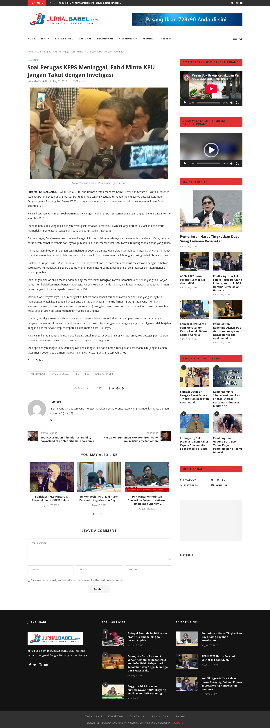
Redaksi (180, 716)
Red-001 (42, 81)
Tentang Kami (93, 716)
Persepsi (167, 38)
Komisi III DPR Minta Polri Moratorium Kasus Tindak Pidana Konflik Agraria (194, 329)
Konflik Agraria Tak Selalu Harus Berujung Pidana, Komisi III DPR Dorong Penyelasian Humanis (227, 283)
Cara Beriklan (137, 716)
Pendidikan (105, 38)
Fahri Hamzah (37, 373)
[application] (211, 88)
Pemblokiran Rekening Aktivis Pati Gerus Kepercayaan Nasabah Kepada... (102, 2)
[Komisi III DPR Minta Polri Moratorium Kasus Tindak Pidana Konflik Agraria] (194, 309)
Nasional (85, 38)
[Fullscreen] (238, 102)
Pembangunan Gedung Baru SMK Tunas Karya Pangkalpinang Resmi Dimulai (227, 445)
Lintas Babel (64, 38)
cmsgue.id (177, 722)
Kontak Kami (115, 716)
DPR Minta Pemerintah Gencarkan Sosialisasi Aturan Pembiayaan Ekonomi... (147, 500)
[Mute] (232, 102)
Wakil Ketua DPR (104, 373)
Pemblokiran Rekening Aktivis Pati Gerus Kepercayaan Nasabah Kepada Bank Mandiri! (227, 331)
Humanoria (126, 38)
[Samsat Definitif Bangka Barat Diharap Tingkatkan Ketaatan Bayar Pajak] (194, 377)
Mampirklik (186, 554)
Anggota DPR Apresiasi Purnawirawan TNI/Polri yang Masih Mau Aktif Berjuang (146, 690)
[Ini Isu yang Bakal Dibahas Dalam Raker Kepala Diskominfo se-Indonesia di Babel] (194, 423)
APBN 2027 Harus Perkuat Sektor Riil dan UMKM (192, 279)
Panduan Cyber (161, 716)
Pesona (148, 38)
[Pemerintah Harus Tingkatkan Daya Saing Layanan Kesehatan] (211, 211)
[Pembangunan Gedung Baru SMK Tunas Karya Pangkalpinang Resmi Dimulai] (227, 423)
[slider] (208, 163)
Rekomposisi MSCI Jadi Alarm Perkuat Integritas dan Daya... (99, 498)
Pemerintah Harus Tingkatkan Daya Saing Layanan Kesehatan (210, 238)
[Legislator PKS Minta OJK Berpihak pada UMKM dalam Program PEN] (52, 477)
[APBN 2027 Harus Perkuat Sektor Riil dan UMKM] (194, 261)
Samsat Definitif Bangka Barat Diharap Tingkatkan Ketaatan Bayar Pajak (194, 397)
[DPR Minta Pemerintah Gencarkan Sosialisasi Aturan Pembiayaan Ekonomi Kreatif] (147, 477)
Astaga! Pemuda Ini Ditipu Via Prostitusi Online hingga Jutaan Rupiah (147, 636)
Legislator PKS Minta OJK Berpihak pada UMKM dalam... (51, 498)
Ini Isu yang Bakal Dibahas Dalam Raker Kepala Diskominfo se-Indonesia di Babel (194, 443)
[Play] (185, 102)
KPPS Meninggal (60, 373)
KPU (77, 373)
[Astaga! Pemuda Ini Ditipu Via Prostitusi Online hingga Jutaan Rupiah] (113, 638)
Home (31, 38)
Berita (45, 38)
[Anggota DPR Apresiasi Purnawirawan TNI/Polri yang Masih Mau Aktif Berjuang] (113, 692)
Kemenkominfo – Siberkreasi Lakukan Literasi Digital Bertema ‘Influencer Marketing (226, 399)
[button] (211, 150)
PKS (87, 373)
